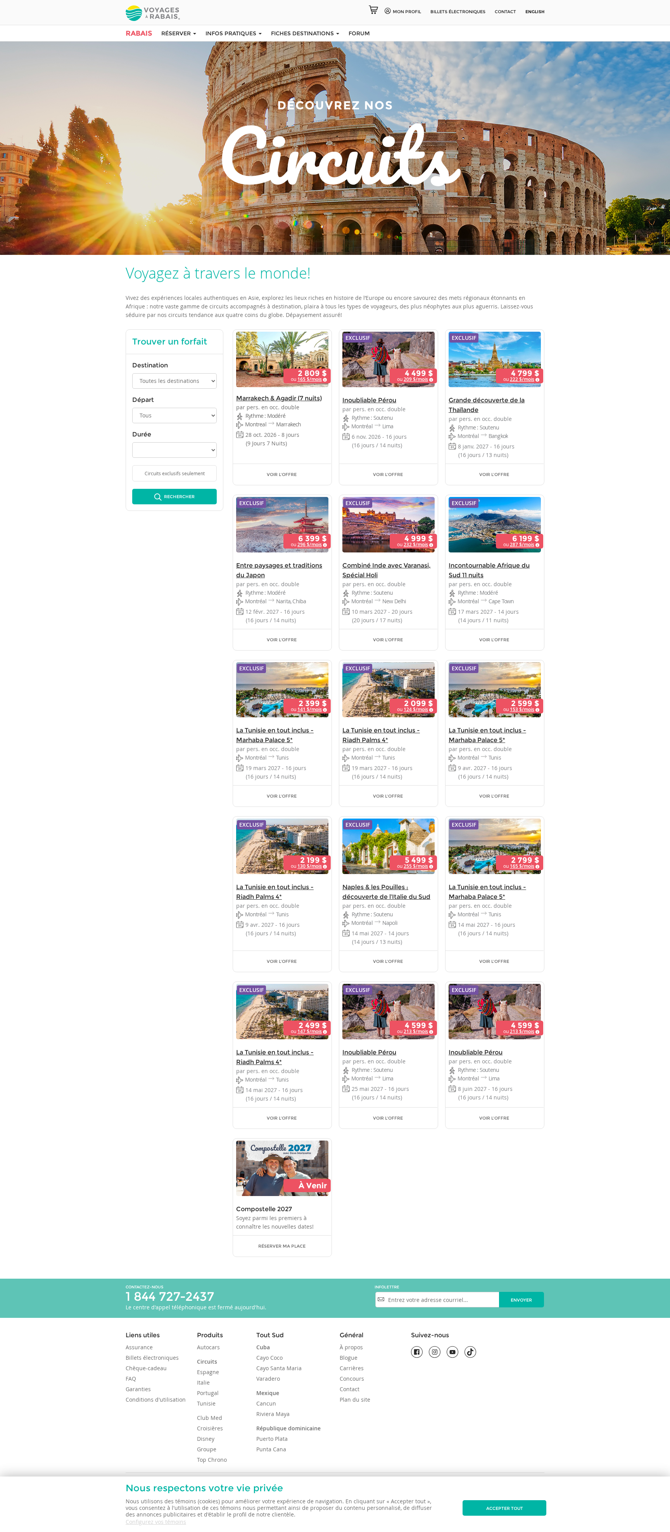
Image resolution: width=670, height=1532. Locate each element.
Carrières (352, 1368)
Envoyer (521, 1300)
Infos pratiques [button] (231, 33)
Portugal (208, 1393)
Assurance (139, 1347)
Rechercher (179, 496)
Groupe (206, 1449)
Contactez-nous (144, 1287)
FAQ (131, 1378)
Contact (505, 11)
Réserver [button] (176, 33)
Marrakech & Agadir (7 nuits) (279, 398)
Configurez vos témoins (156, 1521)
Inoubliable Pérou (369, 400)
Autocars (208, 1347)
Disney (205, 1438)
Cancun (266, 1403)
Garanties (138, 1389)
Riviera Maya (273, 1414)
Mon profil (407, 11)
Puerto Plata (272, 1438)
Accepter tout (504, 1508)
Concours (352, 1378)
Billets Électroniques (457, 11)
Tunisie (206, 1403)
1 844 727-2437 (170, 1296)
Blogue (348, 1357)
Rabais (139, 33)
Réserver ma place (282, 1246)
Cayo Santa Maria (279, 1368)
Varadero (268, 1378)
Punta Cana (271, 1449)
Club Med (209, 1417)
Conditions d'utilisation (156, 1399)
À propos (351, 1347)
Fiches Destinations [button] (303, 33)
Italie (203, 1382)
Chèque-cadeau (146, 1368)
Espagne (208, 1372)
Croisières (210, 1428)
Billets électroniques (152, 1357)
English (534, 11)
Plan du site (355, 1399)
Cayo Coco (269, 1357)
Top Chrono (212, 1459)
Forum (359, 33)
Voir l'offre (282, 474)
